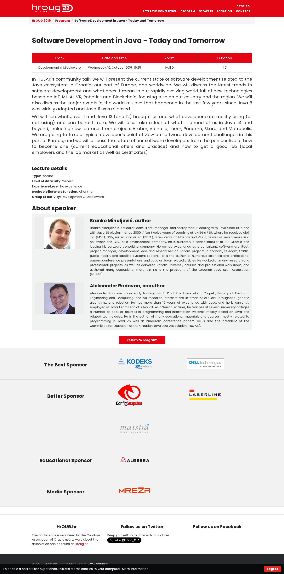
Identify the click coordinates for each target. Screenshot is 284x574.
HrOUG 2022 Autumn (52, 8)
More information (135, 569)
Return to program (142, 340)
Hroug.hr (81, 544)
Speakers (206, 11)
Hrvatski (243, 6)
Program (188, 11)
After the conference (160, 11)
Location (224, 11)
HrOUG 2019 (41, 20)
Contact (243, 11)
